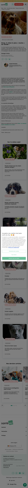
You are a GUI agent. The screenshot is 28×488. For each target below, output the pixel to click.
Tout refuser (14, 254)
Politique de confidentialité (13, 247)
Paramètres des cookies (14, 251)
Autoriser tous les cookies (14, 258)
